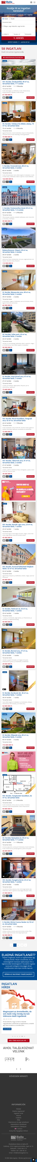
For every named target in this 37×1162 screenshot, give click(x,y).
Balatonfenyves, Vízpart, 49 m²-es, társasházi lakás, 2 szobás (15, 251)
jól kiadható (10, 385)
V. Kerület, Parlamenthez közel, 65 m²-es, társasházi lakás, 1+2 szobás (17, 209)
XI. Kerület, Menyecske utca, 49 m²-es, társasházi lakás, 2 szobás (16, 293)
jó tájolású (13, 92)
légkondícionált (11, 932)
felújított (17, 261)
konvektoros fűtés (7, 889)
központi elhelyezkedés (27, 133)
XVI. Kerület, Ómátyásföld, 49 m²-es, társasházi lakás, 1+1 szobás (15, 83)
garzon (12, 661)
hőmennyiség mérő (7, 847)
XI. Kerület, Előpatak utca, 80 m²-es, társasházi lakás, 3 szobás (15, 736)
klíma (13, 805)
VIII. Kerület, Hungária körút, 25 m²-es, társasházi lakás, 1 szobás (16, 881)
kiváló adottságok (7, 91)
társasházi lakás (11, 261)
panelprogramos (17, 848)
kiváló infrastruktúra (24, 91)
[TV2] (27, 1059)
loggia (11, 301)
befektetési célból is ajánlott (17, 176)
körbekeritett (15, 259)
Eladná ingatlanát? (18, 1111)
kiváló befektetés (29, 176)
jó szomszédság (11, 343)
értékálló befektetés (20, 217)
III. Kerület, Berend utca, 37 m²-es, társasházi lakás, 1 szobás (15, 652)
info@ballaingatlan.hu (20, 1153)
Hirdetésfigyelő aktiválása (14, 57)
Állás (18, 1120)
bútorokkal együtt (7, 533)
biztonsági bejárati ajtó (26, 889)
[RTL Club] (9, 1059)
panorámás (14, 303)
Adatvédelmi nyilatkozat (18, 1124)
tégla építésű (17, 385)
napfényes (12, 387)
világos (32, 343)
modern (4, 469)
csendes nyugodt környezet (9, 660)
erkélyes (30, 702)
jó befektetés (15, 91)
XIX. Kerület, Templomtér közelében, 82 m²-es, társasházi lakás (17, 797)
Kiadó (12, 19)
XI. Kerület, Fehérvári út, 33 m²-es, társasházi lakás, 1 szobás (15, 610)
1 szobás (4, 618)
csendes (4, 343)
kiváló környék (20, 92)
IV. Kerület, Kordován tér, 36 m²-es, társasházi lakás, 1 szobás (15, 694)
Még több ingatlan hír (17, 1040)
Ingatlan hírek (9, 985)
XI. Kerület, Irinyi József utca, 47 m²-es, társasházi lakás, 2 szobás (16, 377)
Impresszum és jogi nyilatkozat (18, 1122)
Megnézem (30, 97)
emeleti (23, 575)
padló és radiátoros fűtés (13, 469)
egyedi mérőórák (6, 303)
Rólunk (18, 1115)
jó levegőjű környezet (22, 660)
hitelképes (11, 218)
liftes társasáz (5, 217)
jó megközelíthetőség (13, 619)
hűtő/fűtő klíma (6, 134)
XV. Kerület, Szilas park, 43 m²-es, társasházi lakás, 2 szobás (14, 335)
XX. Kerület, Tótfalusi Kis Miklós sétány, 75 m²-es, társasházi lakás (18, 125)
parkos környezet (26, 848)
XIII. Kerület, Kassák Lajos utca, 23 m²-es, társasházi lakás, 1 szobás (17, 525)
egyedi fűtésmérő (6, 133)
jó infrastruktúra (6, 345)
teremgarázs (23, 469)
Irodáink (18, 1118)
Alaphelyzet (24, 42)
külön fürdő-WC (30, 217)
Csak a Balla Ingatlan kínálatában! (22, 175)
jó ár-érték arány (21, 703)
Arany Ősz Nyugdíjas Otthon (18, 1131)
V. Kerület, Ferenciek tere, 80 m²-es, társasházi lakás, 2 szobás (15, 167)
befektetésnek (6, 661)
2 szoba (4, 385)
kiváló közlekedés (16, 133)
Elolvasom (7, 1029)
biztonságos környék (17, 533)
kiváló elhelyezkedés (7, 175)
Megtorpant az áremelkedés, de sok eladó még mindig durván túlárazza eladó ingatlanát (17, 1013)
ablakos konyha (11, 931)
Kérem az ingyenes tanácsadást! (18, 974)
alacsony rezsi (11, 471)
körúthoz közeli (25, 427)
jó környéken (5, 301)
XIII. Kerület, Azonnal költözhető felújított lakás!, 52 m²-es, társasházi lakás (17, 568)
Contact (19, 1129)
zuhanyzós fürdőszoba (18, 847)
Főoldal (18, 1109)
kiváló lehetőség (15, 134)
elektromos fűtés (6, 259)
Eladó (6, 19)
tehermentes (5, 703)
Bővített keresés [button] (13, 42)
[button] (34, 1160)
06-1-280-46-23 (21, 1151)
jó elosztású (5, 218)
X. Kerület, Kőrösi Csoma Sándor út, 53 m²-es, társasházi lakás (18, 923)
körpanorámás (6, 92)
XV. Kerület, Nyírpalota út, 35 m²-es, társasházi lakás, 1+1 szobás (15, 839)
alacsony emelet (19, 805)
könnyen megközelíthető (25, 259)
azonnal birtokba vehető (27, 301)
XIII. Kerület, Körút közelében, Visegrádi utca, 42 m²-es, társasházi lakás (17, 420)
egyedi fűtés (5, 575)
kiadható (12, 217)
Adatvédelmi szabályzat (18, 1126)
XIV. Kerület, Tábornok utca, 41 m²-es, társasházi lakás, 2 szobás (16, 462)
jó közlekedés (10, 618)
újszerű (29, 469)
